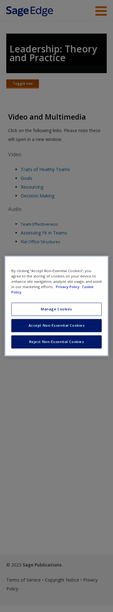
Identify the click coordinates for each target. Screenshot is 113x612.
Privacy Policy (68, 287)
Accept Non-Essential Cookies (57, 325)
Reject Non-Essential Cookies (56, 342)
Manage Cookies (56, 309)
